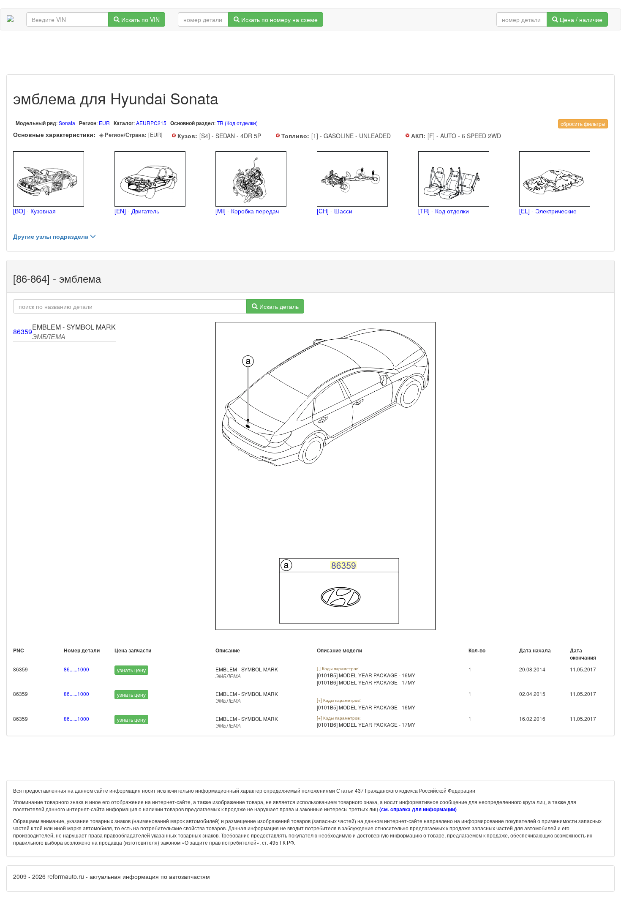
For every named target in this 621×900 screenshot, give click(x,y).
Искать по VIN (140, 19)
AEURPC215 (151, 122)
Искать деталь (278, 306)
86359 (22, 331)
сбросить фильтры (583, 123)
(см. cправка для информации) (418, 809)
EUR (105, 122)
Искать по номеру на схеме (279, 19)
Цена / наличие (580, 19)
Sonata (67, 122)
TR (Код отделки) (237, 122)
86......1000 (76, 669)
